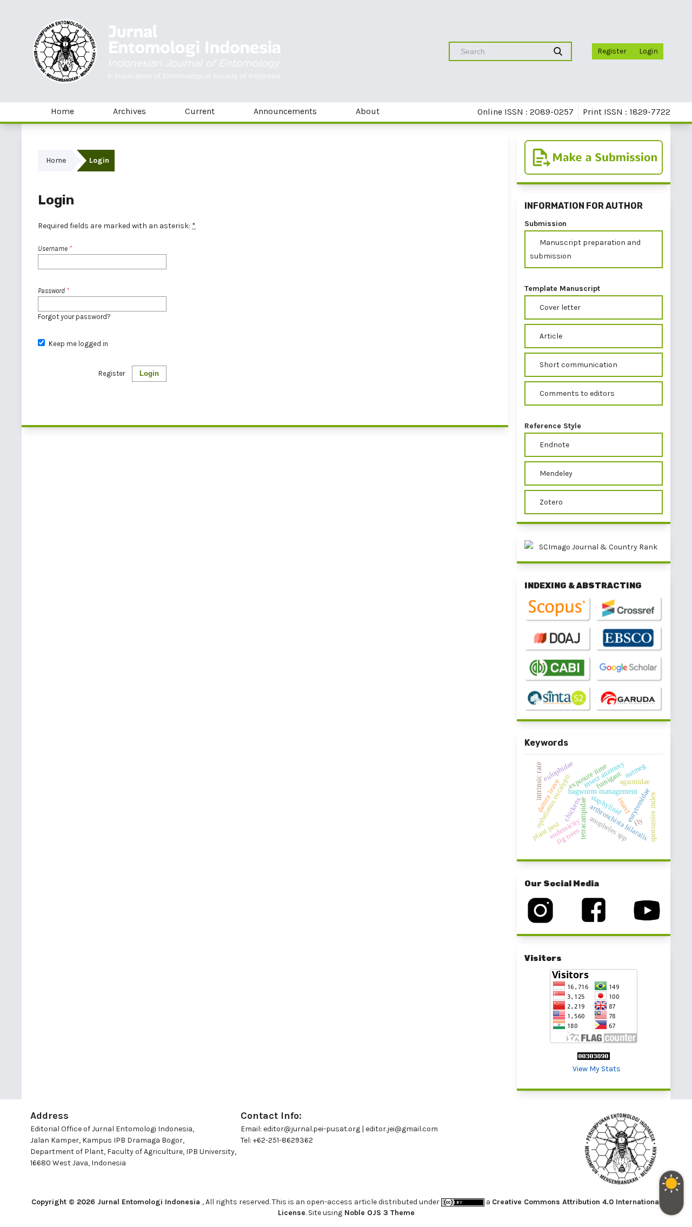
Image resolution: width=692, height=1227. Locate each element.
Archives (128, 111)
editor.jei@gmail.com (401, 1128)
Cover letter (559, 307)
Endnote (553, 444)
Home (61, 111)
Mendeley (555, 473)
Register (612, 51)
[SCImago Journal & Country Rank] (593, 547)
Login (648, 51)
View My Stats (597, 1068)
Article (550, 336)
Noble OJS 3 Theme (378, 1212)
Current (199, 111)
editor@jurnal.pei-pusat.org (311, 1128)
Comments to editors (576, 393)
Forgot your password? (74, 317)
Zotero (550, 502)
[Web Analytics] (593, 1055)
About (367, 111)
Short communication (577, 364)
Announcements (284, 111)
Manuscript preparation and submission (585, 249)
